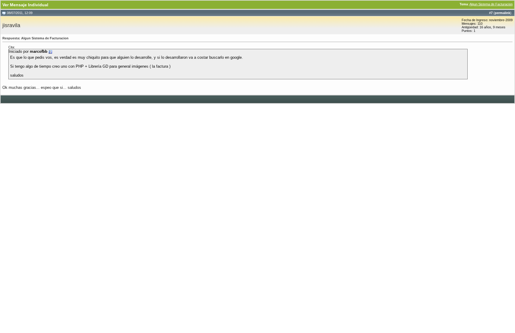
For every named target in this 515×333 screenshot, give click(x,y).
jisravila (11, 25)
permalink (502, 13)
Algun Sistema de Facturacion (491, 4)
